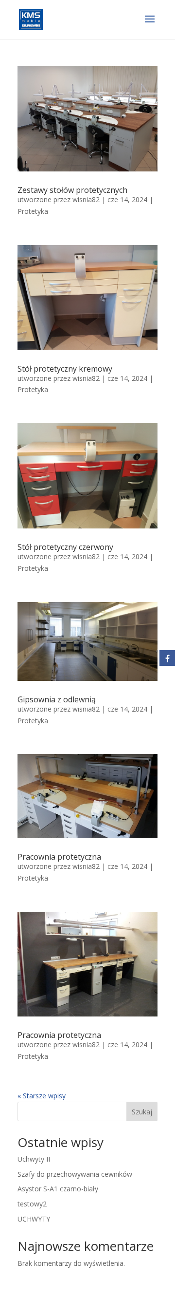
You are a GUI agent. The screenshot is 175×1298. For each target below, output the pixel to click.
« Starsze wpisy (42, 1095)
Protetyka (33, 211)
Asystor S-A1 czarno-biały (58, 1188)
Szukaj (142, 1111)
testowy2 (32, 1203)
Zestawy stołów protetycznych (72, 190)
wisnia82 (86, 199)
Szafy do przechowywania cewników (75, 1174)
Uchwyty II (34, 1159)
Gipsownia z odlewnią (57, 699)
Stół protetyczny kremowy (65, 368)
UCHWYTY (34, 1218)
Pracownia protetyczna (59, 856)
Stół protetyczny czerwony (65, 547)
